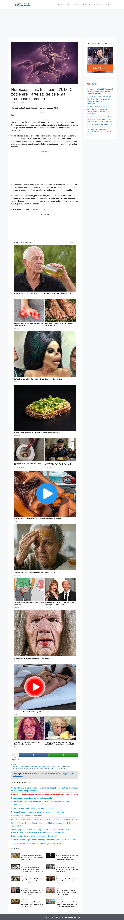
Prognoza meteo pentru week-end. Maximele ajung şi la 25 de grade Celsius (44, 819)
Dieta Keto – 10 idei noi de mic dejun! (27, 816)
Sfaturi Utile (87, 4)
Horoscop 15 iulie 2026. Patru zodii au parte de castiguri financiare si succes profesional (100, 91)
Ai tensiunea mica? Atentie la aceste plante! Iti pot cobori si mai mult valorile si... (32, 904)
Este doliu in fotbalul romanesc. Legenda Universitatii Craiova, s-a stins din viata (67, 869)
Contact (108, 4)
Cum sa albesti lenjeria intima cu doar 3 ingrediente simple (36, 843)
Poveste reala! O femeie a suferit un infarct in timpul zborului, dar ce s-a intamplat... (32, 892)
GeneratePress (75, 917)
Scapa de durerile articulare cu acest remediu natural (34, 836)
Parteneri (93, 84)
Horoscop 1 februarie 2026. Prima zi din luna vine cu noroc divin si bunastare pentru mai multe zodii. (99, 119)
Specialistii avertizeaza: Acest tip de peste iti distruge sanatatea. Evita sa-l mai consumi (43, 824)
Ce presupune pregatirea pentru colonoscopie (31, 798)
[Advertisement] (62, 22)
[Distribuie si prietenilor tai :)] (33, 755)
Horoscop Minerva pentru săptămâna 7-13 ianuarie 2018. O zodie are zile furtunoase (39, 768)
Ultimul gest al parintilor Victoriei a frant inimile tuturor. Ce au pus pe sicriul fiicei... (32, 881)
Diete (68, 4)
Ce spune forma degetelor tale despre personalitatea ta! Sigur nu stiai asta (43, 840)
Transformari (98, 4)
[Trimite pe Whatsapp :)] (63, 755)
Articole (60, 4)
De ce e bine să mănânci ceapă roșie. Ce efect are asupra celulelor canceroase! (40, 803)
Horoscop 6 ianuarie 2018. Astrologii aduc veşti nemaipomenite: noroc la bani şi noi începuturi (41, 766)
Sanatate (76, 4)
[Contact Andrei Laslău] (100, 72)
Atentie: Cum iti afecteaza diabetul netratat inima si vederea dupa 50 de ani (44, 794)
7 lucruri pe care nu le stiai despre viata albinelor (32, 808)
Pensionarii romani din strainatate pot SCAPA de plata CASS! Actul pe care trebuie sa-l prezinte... (67, 904)
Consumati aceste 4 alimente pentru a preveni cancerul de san (38, 812)
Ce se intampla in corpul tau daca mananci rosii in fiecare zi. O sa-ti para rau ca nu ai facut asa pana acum (44, 789)
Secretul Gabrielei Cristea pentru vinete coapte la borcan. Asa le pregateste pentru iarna (66, 892)
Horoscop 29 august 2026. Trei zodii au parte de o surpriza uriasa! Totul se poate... (32, 858)
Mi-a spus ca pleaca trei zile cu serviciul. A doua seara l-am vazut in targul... (67, 881)
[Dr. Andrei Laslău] (22, 4)
